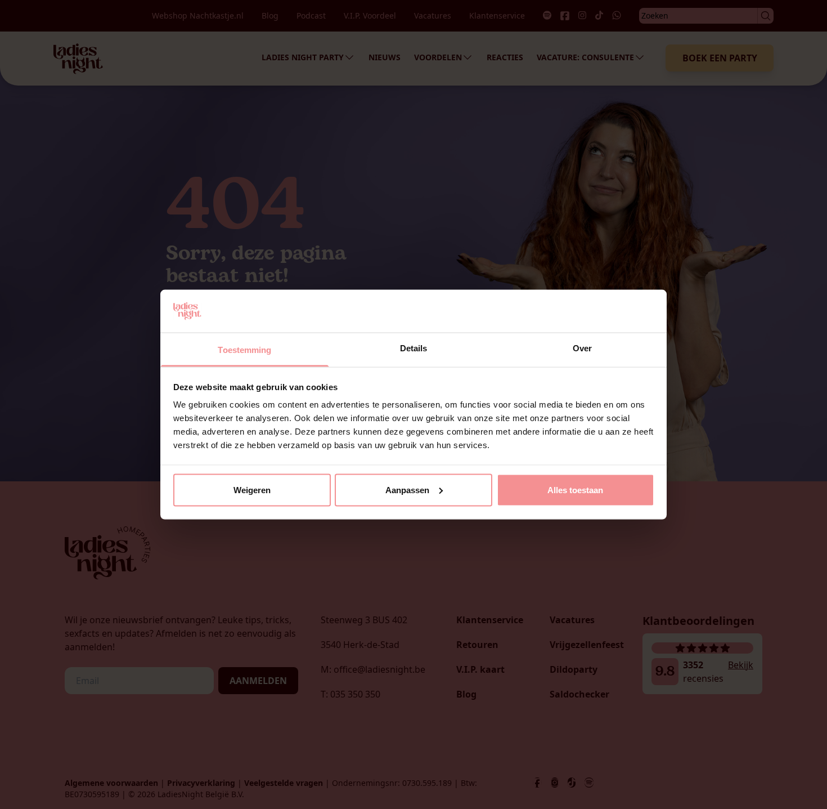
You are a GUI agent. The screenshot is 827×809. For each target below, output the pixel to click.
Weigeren (252, 489)
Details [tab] (414, 348)
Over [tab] (582, 348)
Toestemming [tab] (244, 350)
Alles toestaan (575, 489)
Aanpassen (407, 489)
